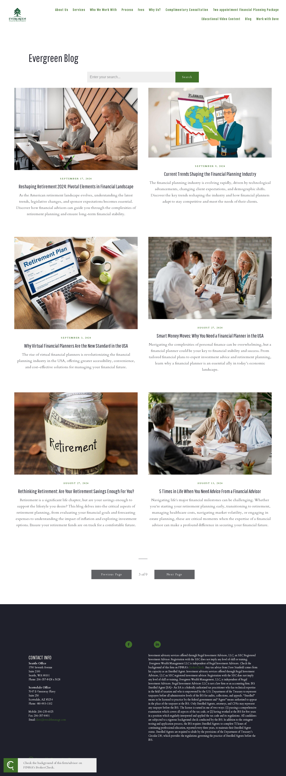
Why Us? (155, 10)
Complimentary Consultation (187, 10)
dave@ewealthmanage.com (51, 719)
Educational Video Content (221, 19)
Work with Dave (267, 19)
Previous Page (111, 574)
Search (187, 77)
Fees (141, 10)
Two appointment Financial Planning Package (246, 10)
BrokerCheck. (196, 667)
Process (127, 10)
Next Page (174, 574)
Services (79, 10)
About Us (61, 10)
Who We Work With (103, 10)
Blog (248, 19)
